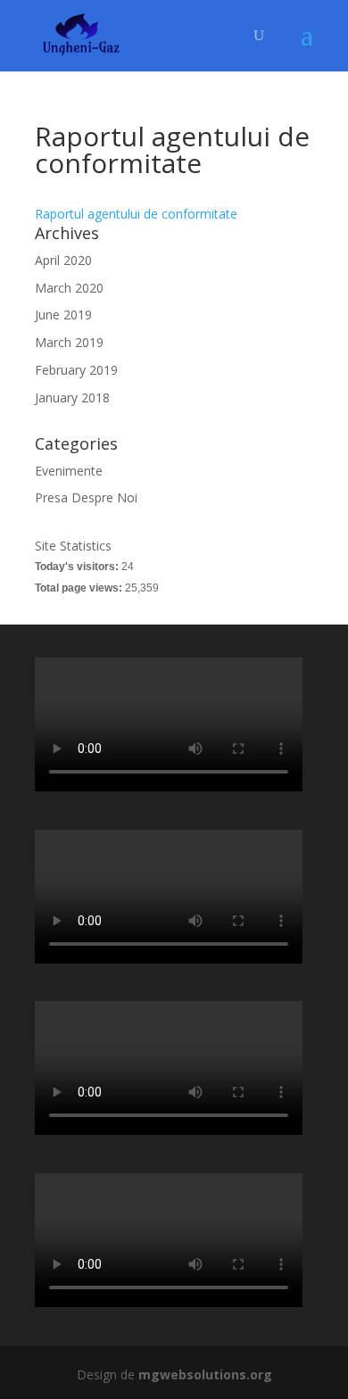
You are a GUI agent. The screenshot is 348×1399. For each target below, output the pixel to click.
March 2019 (69, 342)
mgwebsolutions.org (205, 1374)
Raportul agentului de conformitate (136, 213)
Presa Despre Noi (86, 497)
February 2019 (76, 369)
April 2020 (63, 260)
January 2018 (72, 397)
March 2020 (69, 287)
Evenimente (69, 470)
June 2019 (63, 314)
